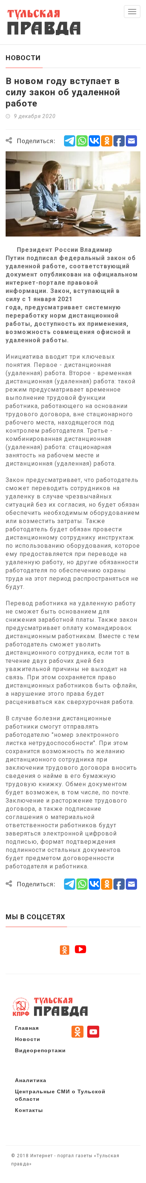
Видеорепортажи (40, 1050)
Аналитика (30, 1080)
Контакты (29, 1109)
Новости (27, 1039)
